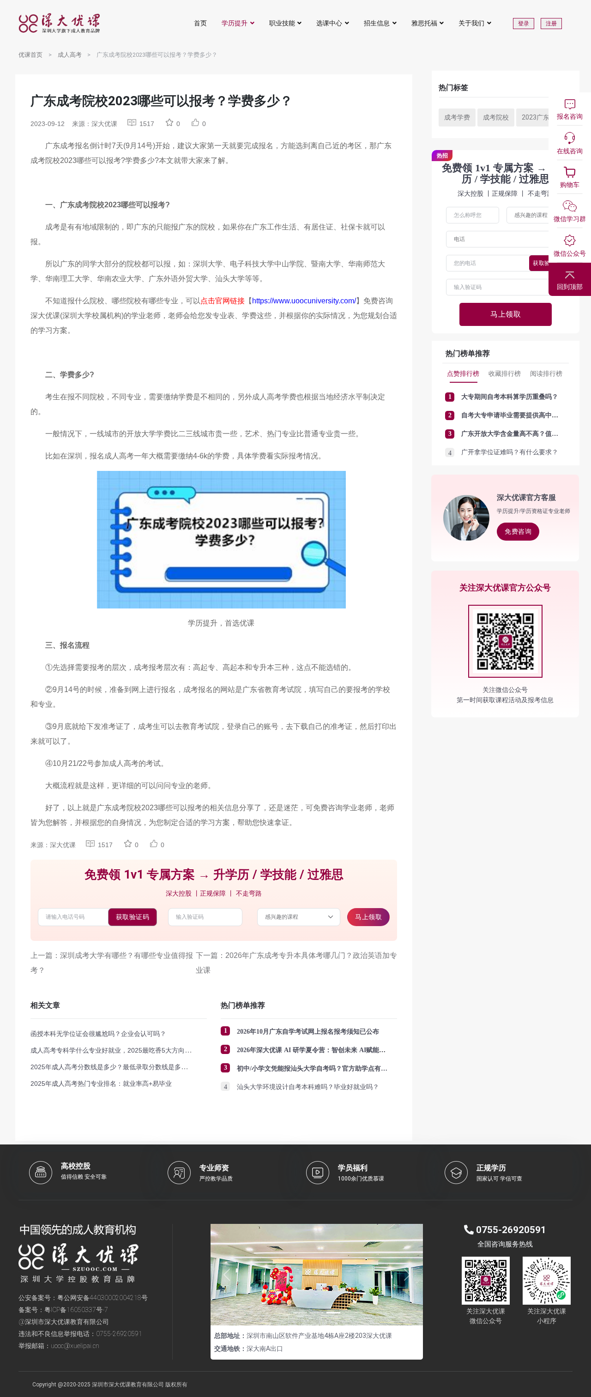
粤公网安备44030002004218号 (102, 1297)
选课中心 (329, 23)
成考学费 (457, 117)
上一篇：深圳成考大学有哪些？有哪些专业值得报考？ (111, 962)
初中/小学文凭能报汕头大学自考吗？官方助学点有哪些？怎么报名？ (335, 1068)
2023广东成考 (542, 117)
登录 (523, 23)
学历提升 (234, 23)
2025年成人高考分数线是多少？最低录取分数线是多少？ (112, 1067)
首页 (200, 23)
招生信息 (377, 23)
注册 (551, 23)
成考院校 (496, 117)
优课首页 (30, 54)
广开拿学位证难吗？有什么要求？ (509, 452)
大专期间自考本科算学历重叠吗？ (509, 396)
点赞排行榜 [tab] (463, 373)
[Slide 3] (333, 1312)
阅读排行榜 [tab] (546, 373)
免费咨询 (518, 531)
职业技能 (282, 23)
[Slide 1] (300, 1312)
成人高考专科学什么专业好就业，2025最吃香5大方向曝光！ (117, 1050)
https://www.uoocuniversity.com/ (304, 301)
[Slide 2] (317, 1312)
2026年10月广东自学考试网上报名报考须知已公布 (308, 1031)
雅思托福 (424, 23)
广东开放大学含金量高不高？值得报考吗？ (522, 433)
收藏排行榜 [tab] (504, 373)
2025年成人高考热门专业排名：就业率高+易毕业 (101, 1083)
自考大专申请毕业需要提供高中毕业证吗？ (522, 415)
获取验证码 (133, 917)
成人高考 (70, 54)
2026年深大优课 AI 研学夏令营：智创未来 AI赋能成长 (314, 1050)
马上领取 (368, 917)
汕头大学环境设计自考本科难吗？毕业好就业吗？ (308, 1087)
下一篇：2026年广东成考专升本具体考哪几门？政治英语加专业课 (296, 962)
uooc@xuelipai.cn (75, 1345)
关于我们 (471, 23)
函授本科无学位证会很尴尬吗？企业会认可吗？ (98, 1033)
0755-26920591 (119, 1333)
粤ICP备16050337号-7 (76, 1309)
